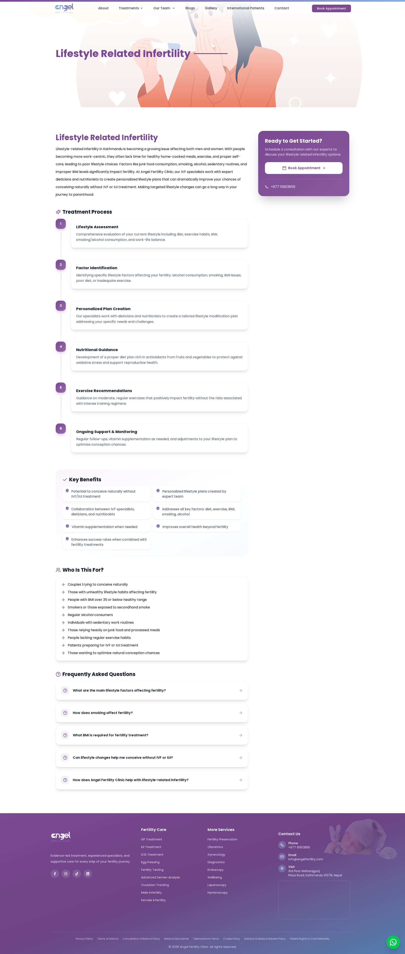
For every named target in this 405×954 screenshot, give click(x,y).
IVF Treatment (151, 839)
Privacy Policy (84, 938)
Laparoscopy (217, 885)
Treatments (129, 8)
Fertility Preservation (222, 839)
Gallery (211, 8)
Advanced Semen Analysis (160, 877)
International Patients (245, 8)
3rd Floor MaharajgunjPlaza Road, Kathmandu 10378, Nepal (315, 873)
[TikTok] (77, 874)
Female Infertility (153, 900)
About (103, 8)
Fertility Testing (152, 870)
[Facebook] (55, 874)
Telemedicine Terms (206, 938)
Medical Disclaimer (176, 938)
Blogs (190, 8)
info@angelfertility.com (305, 859)
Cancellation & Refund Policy (141, 938)
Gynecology (216, 854)
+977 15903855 (283, 186)
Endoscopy (216, 870)
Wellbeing (215, 877)
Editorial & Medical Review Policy (265, 938)
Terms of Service (107, 938)
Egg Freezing (150, 862)
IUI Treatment (151, 847)
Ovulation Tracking (155, 885)
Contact (281, 8)
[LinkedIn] (88, 874)
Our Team (161, 8)
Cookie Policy (231, 938)
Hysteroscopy (218, 892)
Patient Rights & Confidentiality (309, 938)
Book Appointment (331, 8)
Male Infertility (151, 892)
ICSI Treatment (152, 854)
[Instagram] (66, 874)
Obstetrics (215, 847)
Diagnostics (216, 862)
